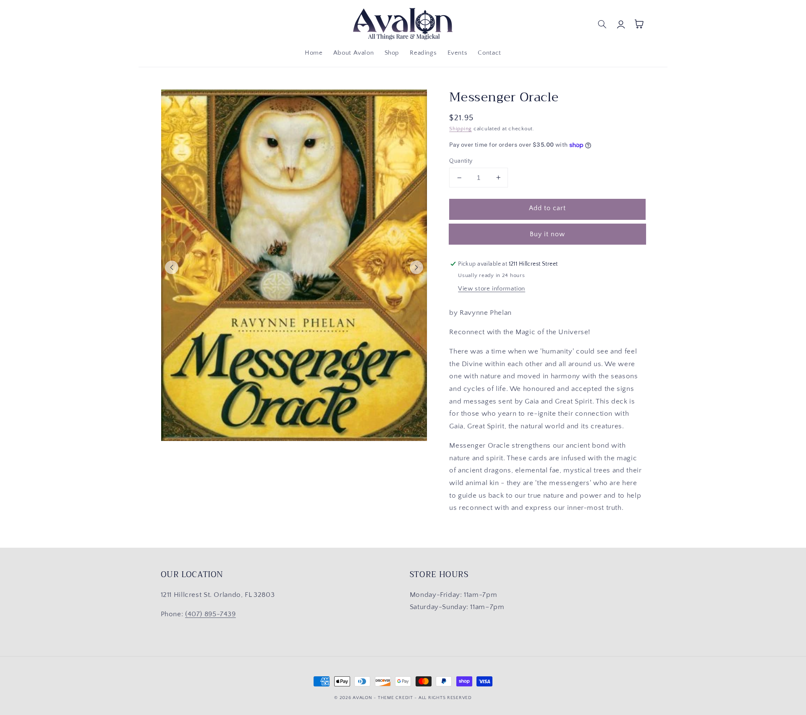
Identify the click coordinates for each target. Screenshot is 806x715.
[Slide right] (416, 267)
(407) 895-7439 (210, 614)
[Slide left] (171, 267)
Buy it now (547, 234)
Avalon (362, 697)
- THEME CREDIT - (396, 697)
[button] (602, 24)
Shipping (460, 129)
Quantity (460, 161)
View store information (491, 288)
